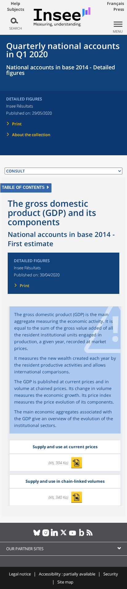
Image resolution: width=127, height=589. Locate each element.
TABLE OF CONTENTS (23, 187)
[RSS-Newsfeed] (90, 535)
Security (110, 574)
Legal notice (20, 574)
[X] (64, 535)
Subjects (15, 9)
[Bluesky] (37, 535)
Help (15, 3)
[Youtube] (72, 535)
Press (118, 9)
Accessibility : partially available (67, 574)
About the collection (31, 134)
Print (17, 124)
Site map (65, 582)
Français (115, 3)
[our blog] (81, 535)
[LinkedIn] (55, 535)
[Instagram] (46, 535)
